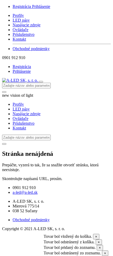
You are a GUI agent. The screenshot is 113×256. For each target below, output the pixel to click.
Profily (18, 15)
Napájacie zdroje (26, 25)
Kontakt (19, 39)
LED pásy (21, 20)
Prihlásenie (41, 6)
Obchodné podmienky (31, 48)
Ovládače (20, 29)
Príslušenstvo (23, 34)
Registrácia (22, 6)
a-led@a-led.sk (25, 192)
